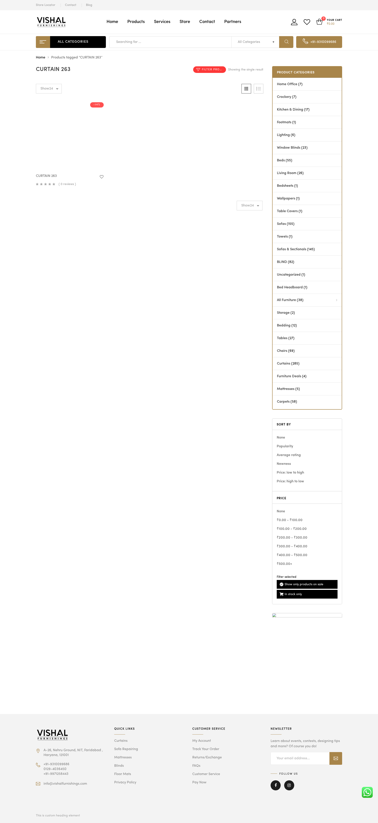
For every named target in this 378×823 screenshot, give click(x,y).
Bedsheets (285, 186)
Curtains (283, 363)
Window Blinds (288, 148)
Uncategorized (289, 275)
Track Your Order (205, 749)
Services (162, 22)
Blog (89, 5)
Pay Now (199, 782)
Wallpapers (286, 198)
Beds (281, 160)
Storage (283, 313)
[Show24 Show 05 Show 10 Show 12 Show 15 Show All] (49, 88)
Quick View (59, 161)
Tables (282, 338)
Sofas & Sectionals (291, 249)
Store (185, 22)
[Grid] (246, 88)
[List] (258, 88)
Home (112, 22)
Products (136, 22)
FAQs (196, 766)
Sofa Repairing (126, 749)
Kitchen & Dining (290, 109)
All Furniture (286, 300)
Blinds (119, 766)
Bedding (283, 325)
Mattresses (285, 389)
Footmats (284, 122)
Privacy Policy (125, 782)
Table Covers (287, 211)
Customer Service (206, 774)
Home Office (287, 84)
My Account (201, 741)
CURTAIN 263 (46, 176)
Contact (70, 5)
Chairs (282, 351)
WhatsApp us (80, 173)
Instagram (289, 788)
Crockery (284, 97)
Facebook (276, 788)
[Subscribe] (335, 758)
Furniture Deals (289, 376)
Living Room (286, 173)
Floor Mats (122, 774)
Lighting (283, 135)
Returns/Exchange (207, 757)
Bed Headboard (290, 287)
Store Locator (45, 5)
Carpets (283, 402)
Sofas (281, 224)
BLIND (282, 262)
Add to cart (73, 162)
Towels (282, 236)
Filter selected (286, 576)
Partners (232, 22)
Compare (87, 162)
